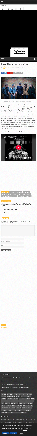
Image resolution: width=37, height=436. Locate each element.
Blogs (22, 396)
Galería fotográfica (27, 408)
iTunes (32, 131)
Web (2, 245)
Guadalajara (29, 394)
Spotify (16, 398)
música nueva (14, 403)
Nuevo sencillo (22, 403)
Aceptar (5, 433)
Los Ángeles (28, 410)
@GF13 (4, 69)
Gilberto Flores (7, 67)
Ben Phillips (12, 192)
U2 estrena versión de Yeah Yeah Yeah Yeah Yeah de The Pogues (16, 205)
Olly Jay (15, 196)
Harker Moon (26, 192)
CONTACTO (3, 5)
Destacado (9, 394)
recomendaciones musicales (8, 408)
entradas (4, 401)
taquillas (30, 403)
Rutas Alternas (4, 327)
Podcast (19, 408)
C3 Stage (17, 412)
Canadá (11, 412)
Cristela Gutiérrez (27, 405)
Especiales (21, 398)
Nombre (3, 237)
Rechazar (13, 433)
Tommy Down (28, 196)
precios (23, 401)
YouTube (4, 396)
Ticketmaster (30, 401)
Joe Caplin (15, 194)
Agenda (33, 398)
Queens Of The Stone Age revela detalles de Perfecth (15, 387)
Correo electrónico (5, 241)
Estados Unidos (11, 396)
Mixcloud (7, 403)
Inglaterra (4, 194)
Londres (29, 194)
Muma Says (4, 196)
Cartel (3, 405)
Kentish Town (22, 194)
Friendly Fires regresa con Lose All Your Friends (13, 213)
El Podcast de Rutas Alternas (9, 410)
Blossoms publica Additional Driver (10, 209)
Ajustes (21, 433)
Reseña (18, 396)
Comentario (4, 224)
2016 (3, 403)
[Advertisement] (18, 29)
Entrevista (9, 398)
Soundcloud (20, 410)
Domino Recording (11, 405)
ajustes (25, 430)
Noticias (10, 196)
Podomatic (23, 412)
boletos (4, 398)
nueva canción (5, 412)
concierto (28, 396)
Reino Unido (21, 196)
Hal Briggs (19, 192)
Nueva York (19, 405)
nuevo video (17, 401)
